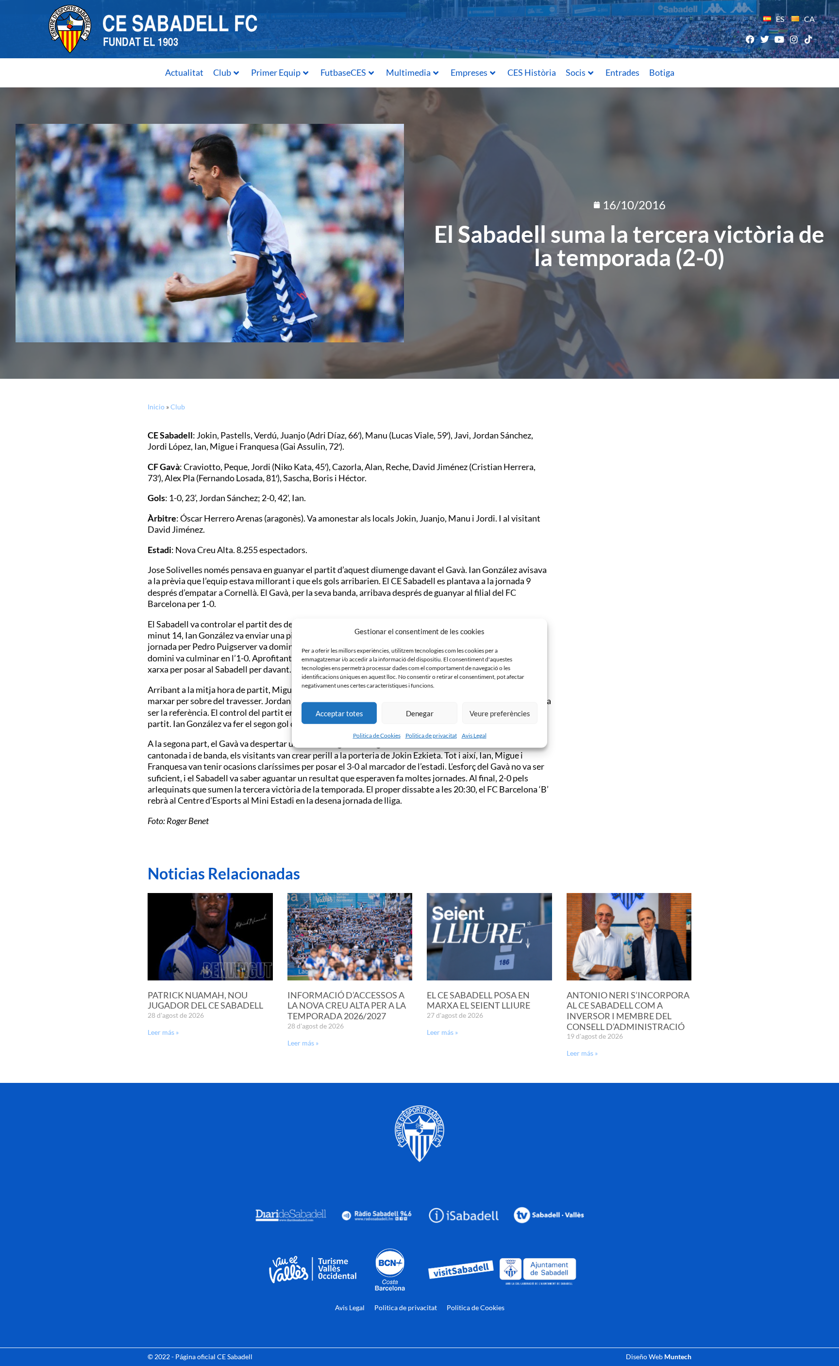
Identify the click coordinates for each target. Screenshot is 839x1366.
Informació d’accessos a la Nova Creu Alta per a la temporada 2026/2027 (346, 1005)
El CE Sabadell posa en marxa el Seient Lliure (478, 1000)
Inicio (156, 407)
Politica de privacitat (431, 735)
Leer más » (163, 1032)
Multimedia (408, 72)
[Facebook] (750, 39)
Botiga (661, 72)
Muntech (677, 1356)
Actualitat (184, 72)
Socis (576, 72)
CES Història (531, 72)
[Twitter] (764, 39)
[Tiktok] (809, 39)
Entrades (622, 72)
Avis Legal (474, 735)
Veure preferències (500, 712)
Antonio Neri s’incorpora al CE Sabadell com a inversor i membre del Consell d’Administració (628, 1011)
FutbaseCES (343, 72)
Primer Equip (276, 72)
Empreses (469, 72)
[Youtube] (779, 39)
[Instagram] (794, 39)
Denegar (420, 712)
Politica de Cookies (377, 735)
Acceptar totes (339, 712)
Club (222, 72)
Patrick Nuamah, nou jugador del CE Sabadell (205, 1000)
